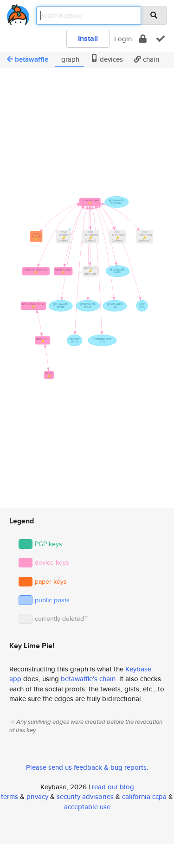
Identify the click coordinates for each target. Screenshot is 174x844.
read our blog (113, 787)
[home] (18, 12)
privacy (37, 796)
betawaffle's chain (88, 678)
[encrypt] (143, 39)
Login (123, 39)
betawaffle (31, 59)
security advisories (85, 796)
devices (110, 59)
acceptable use (87, 807)
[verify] (160, 39)
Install (88, 38)
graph (69, 59)
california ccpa (144, 796)
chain (150, 59)
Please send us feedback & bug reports (86, 767)
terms (9, 796)
